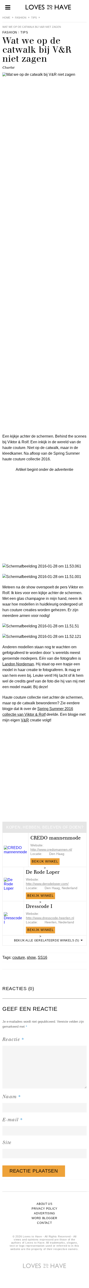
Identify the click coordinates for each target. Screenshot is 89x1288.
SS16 (42, 957)
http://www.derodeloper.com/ (47, 884)
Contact (44, 1223)
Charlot (8, 68)
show (31, 957)
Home (6, 17)
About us (44, 1204)
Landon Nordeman (18, 664)
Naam (11, 1096)
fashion (20, 17)
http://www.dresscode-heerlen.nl (50, 918)
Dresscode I (39, 906)
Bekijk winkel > (45, 862)
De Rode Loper (43, 872)
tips (34, 17)
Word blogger (44, 1218)
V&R (25, 720)
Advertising (44, 1213)
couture (18, 957)
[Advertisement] (44, 517)
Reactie (13, 1039)
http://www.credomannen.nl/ (51, 849)
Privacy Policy (44, 1208)
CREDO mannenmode (55, 838)
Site (7, 1142)
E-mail (12, 1119)
